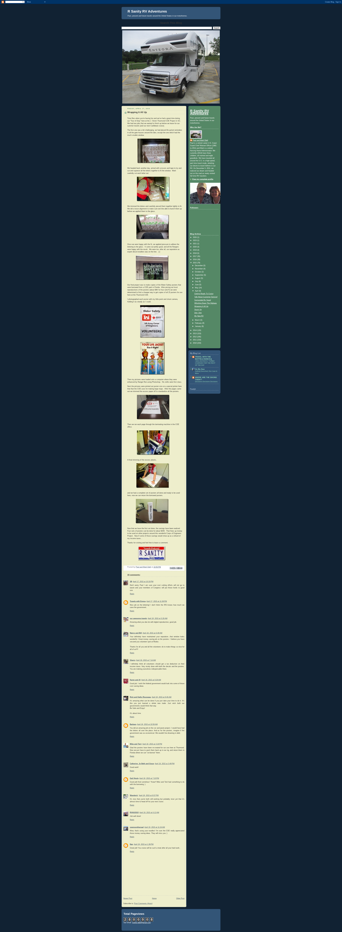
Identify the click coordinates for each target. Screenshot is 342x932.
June (197, 285)
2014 (195, 330)
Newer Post (127, 898)
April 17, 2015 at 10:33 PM (143, 582)
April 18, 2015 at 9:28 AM (151, 680)
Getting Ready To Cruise (203, 294)
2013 (195, 333)
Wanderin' (134, 795)
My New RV (199, 316)
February (198, 323)
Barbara (133, 724)
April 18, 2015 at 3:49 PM (164, 764)
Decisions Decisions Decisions (206, 382)
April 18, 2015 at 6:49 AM (152, 633)
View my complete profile (202, 179)
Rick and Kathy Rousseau (140, 697)
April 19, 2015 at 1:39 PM (143, 844)
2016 (195, 259)
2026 (195, 237)
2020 (195, 247)
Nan (131, 844)
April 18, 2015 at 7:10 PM (149, 778)
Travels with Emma (138, 601)
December (199, 265)
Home (154, 898)
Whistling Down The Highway (205, 303)
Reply (132, 594)
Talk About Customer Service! (205, 297)
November (199, 269)
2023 (195, 240)
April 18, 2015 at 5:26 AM (157, 618)
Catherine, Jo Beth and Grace (142, 764)
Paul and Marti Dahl (200, 140)
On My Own (200, 369)
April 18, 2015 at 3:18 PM (152, 744)
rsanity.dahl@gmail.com (141, 923)
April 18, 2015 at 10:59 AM (147, 724)
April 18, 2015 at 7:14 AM (146, 660)
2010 (195, 343)
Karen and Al (135, 680)
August (198, 278)
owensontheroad (137, 827)
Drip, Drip (198, 313)
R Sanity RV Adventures (147, 11)
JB (131, 582)
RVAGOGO (134, 813)
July (197, 281)
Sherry (132, 660)
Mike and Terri (136, 744)
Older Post (180, 898)
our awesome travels (138, 618)
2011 (195, 340)
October (198, 272)
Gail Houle (134, 778)
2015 (195, 263)
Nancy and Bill (136, 633)
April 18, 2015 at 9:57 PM (149, 795)
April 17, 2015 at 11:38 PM (156, 601)
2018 (195, 253)
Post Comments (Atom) (143, 903)
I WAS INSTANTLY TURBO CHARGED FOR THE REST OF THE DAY (205, 363)
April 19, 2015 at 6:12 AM (149, 813)
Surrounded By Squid (202, 300)
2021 (195, 244)
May (197, 288)
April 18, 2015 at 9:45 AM (161, 697)
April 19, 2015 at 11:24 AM (154, 827)
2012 (195, 337)
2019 (195, 250)
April (197, 291)
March (197, 320)
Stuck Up (198, 310)
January (198, 326)
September (199, 275)
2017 (195, 256)
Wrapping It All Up (201, 306)
